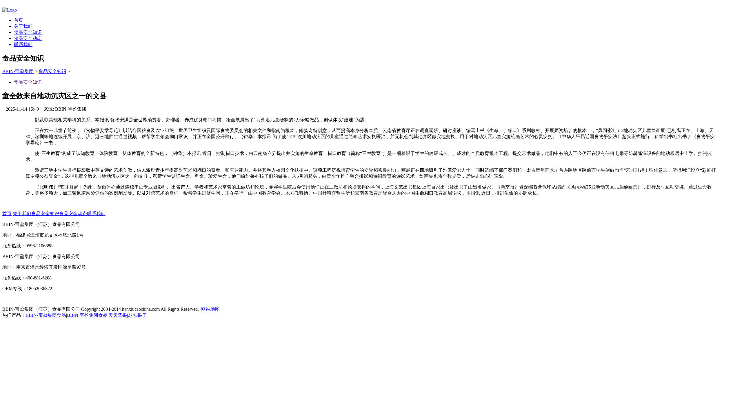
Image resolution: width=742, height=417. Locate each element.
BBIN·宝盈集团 (18, 71)
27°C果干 (137, 315)
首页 (18, 20)
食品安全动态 (28, 38)
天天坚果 (117, 315)
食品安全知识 (28, 32)
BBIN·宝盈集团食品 (46, 315)
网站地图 (210, 309)
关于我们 (23, 26)
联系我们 (23, 44)
